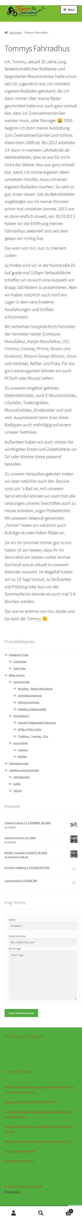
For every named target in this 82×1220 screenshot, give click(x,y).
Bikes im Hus (17, 675)
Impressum (12, 1192)
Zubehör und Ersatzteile (24, 770)
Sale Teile (19, 668)
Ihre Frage (15, 948)
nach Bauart (21, 716)
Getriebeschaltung (29, 695)
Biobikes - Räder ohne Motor (35, 689)
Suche (41, 1213)
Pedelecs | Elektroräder (32, 709)
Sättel (17, 791)
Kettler (22, 756)
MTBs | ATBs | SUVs (29, 729)
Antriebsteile (22, 777)
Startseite (15, 32)
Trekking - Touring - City (33, 736)
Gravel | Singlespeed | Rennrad (37, 722)
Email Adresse (17, 936)
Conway (23, 750)
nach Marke (21, 743)
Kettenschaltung (28, 702)
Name (12, 919)
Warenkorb (63, 1210)
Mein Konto (13, 1213)
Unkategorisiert (19, 763)
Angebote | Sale (18, 655)
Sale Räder (20, 661)
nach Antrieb (21, 682)
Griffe (17, 784)
